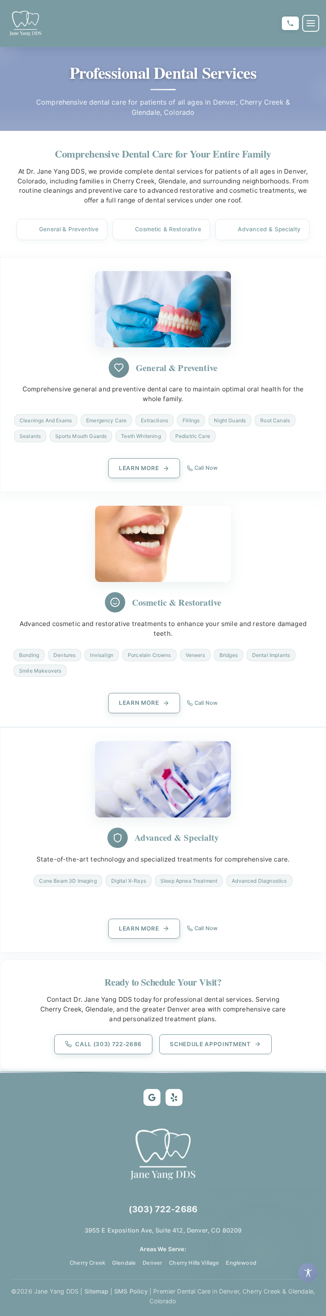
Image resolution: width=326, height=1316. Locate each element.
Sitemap (96, 1291)
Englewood (241, 1263)
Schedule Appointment (210, 1044)
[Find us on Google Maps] (151, 1097)
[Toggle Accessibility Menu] (308, 1272)
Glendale (124, 1263)
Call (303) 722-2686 (108, 1044)
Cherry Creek (87, 1263)
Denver (152, 1263)
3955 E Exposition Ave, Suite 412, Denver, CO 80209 (163, 1230)
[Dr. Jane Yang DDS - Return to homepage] (25, 23)
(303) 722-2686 (163, 1209)
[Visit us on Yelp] (174, 1097)
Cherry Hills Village (194, 1263)
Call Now (206, 468)
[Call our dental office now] (290, 23)
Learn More (139, 468)
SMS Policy (131, 1291)
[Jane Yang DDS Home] (163, 1154)
